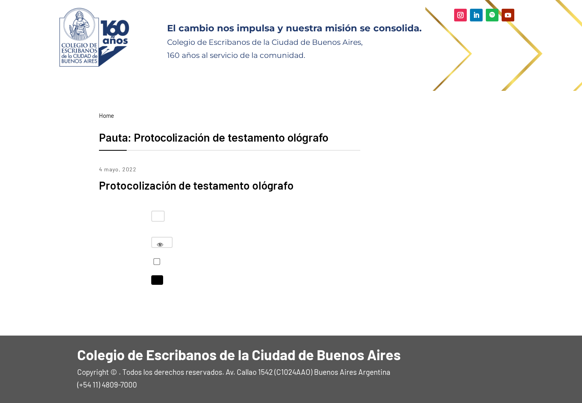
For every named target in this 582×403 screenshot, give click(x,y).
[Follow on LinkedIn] (476, 15)
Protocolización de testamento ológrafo (196, 185)
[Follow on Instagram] (460, 15)
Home (106, 115)
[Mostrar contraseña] (160, 244)
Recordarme (154, 261)
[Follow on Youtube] (508, 15)
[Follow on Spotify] (492, 15)
